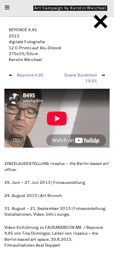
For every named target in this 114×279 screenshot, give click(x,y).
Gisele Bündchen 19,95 (80, 78)
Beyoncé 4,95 (30, 75)
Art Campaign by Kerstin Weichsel (70, 8)
